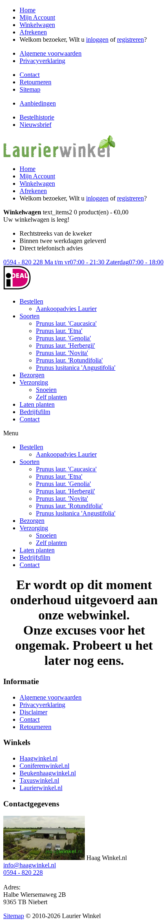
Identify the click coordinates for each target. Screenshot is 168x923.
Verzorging (34, 382)
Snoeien (46, 389)
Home (27, 10)
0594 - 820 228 (83, 262)
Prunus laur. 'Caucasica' (66, 323)
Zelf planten (51, 397)
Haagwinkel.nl (38, 758)
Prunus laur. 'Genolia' (63, 338)
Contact (30, 74)
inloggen (97, 39)
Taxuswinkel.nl (39, 780)
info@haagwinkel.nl (29, 865)
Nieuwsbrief (35, 124)
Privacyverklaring (42, 60)
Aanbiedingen (38, 103)
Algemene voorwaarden (51, 53)
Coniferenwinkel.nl (44, 765)
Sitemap (30, 89)
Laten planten (37, 404)
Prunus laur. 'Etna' (59, 330)
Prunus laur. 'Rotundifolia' (69, 360)
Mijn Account (37, 17)
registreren (130, 39)
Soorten (30, 316)
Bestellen (31, 301)
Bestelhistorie (37, 117)
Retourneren (35, 82)
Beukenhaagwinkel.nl (48, 773)
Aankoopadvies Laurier (66, 308)
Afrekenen (33, 32)
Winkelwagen (37, 24)
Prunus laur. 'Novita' (62, 352)
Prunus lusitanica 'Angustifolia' (75, 367)
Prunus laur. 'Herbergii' (65, 345)
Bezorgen (32, 374)
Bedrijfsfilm (35, 411)
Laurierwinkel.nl (41, 787)
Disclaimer (33, 712)
